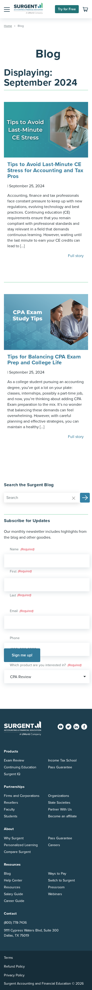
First (13, 571)
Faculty (9, 809)
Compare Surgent (17, 852)
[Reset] (74, 498)
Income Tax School (62, 760)
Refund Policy (14, 966)
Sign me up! (22, 655)
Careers (54, 845)
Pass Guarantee (60, 767)
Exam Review (14, 760)
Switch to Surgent (61, 880)
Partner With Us (60, 809)
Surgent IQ (12, 774)
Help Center (13, 880)
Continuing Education (20, 767)
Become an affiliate (62, 816)
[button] (7, 9)
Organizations (58, 796)
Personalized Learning (21, 845)
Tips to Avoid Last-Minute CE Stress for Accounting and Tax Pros (45, 170)
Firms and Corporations (21, 796)
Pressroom (56, 887)
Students (10, 816)
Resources (12, 887)
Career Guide (14, 901)
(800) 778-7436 (15, 923)
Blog (7, 873)
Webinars (55, 894)
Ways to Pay (57, 873)
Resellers (11, 803)
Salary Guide (13, 894)
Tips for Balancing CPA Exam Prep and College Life (44, 359)
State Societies (59, 803)
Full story (76, 255)
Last (13, 595)
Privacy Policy (14, 975)
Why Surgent (14, 838)
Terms (8, 958)
